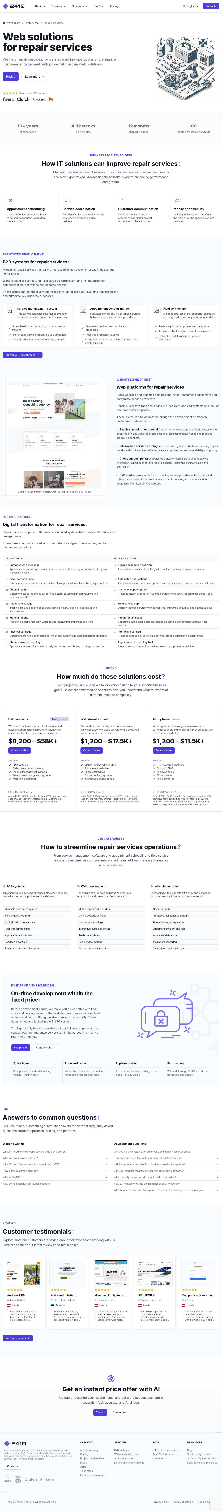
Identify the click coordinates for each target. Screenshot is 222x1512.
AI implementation (124, 1458)
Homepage (13, 22)
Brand (83, 1462)
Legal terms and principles (202, 1462)
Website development (127, 1454)
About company (89, 1450)
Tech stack (86, 1470)
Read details (13, 1324)
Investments (159, 1458)
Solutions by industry (199, 1454)
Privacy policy (161, 1501)
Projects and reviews (92, 1458)
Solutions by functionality (201, 1458)
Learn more (32, 76)
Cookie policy (206, 1501)
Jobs (83, 1466)
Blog (190, 1450)
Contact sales (19, 750)
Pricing (10, 76)
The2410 (29, 1501)
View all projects (16, 1338)
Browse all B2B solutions (21, 354)
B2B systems (121, 1450)
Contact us (119, 1412)
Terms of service (183, 1501)
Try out (100, 1412)
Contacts (211, 6)
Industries (32, 22)
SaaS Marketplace (162, 1454)
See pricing (21, 1047)
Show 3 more (9, 954)
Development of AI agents (129, 1462)
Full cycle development (165, 1450)
